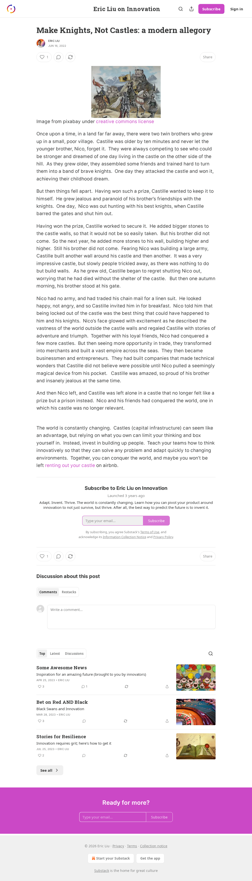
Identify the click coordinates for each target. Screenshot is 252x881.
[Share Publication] (191, 9)
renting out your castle (70, 465)
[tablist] (57, 592)
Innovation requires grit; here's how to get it (73, 743)
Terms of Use (149, 532)
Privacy (118, 846)
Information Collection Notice (124, 537)
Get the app (150, 858)
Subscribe (211, 8)
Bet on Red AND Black (62, 702)
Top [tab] (42, 653)
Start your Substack (113, 858)
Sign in (236, 8)
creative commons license (125, 121)
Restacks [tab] (69, 592)
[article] (126, 677)
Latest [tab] (55, 653)
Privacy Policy (163, 537)
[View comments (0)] (58, 57)
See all (46, 770)
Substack (101, 870)
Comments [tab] (48, 592)
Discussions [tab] (74, 653)
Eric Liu (54, 41)
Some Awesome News (61, 667)
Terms (132, 846)
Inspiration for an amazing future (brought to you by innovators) (91, 674)
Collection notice (153, 846)
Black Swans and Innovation (60, 708)
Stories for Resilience (61, 736)
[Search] (181, 9)
